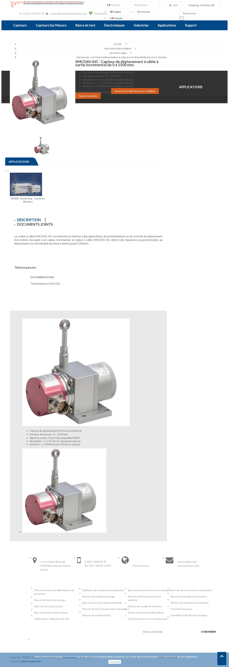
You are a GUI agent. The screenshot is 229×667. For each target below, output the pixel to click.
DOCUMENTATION (42, 277)
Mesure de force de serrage (49, 599)
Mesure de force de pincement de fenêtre (106, 608)
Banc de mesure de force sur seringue (149, 590)
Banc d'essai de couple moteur (51, 612)
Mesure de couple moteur (96, 615)
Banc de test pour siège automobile (102, 602)
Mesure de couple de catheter (145, 606)
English (117, 11)
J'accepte (114, 661)
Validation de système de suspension (103, 590)
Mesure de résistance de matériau (189, 602)
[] (181, 18)
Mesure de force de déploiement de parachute (54, 592)
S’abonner (208, 631)
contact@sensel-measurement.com (68, 13)
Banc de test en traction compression (191, 590)
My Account (143, 11)
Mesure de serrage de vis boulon (188, 596)
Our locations (141, 565)
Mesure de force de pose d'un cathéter (144, 598)
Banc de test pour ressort (48, 606)
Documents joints (35, 224)
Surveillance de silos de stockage (188, 615)
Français (118, 18)
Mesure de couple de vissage (98, 596)
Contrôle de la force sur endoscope (148, 618)
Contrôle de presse (181, 608)
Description (29, 220)
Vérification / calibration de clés (51, 618)
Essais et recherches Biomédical (146, 612)
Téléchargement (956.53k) (45, 283)
